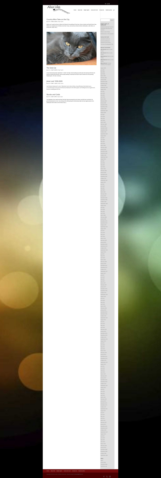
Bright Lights (86, 10)
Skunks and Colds (53, 94)
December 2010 (104, 426)
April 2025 (103, 97)
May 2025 (103, 95)
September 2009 (104, 455)
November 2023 (104, 130)
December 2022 (104, 151)
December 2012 (104, 379)
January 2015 (103, 331)
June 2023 (103, 139)
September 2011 (104, 408)
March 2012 (103, 397)
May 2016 (103, 302)
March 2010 (103, 443)
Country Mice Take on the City (58, 19)
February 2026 (104, 77)
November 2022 (104, 153)
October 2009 (103, 453)
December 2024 (104, 104)
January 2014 (103, 354)
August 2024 (103, 112)
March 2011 (103, 420)
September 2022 (104, 157)
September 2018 (104, 250)
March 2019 (103, 238)
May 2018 (103, 255)
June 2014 (103, 344)
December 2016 (104, 288)
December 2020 (104, 197)
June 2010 (103, 437)
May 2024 (103, 118)
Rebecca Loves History (105, 31)
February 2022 (104, 170)
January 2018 (103, 263)
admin (49, 21)
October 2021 (103, 178)
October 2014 (103, 337)
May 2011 (103, 416)
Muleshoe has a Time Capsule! (107, 33)
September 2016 (104, 294)
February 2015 (104, 329)
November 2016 (104, 290)
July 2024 (102, 114)
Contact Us (101, 10)
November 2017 (104, 267)
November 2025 (104, 83)
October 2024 (103, 108)
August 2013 (103, 364)
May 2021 (103, 188)
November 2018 (104, 246)
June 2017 (103, 277)
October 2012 (103, 383)
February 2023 (104, 147)
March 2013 (103, 374)
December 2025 (104, 81)
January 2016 (103, 310)
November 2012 (104, 381)
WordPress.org (104, 466)
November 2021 (104, 176)
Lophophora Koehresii (105, 38)
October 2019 (103, 224)
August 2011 (103, 410)
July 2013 (102, 366)
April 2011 (103, 418)
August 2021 (103, 182)
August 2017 (103, 273)
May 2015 (103, 325)
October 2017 (103, 269)
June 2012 (103, 391)
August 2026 (103, 68)
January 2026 (103, 79)
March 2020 (103, 215)
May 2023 (103, 141)
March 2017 (103, 283)
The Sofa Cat (51, 68)
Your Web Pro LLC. (79, 474)
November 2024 (104, 106)
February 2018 (104, 261)
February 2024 (104, 124)
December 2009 (104, 449)
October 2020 (103, 201)
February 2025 (104, 101)
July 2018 (102, 253)
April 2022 (103, 166)
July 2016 (102, 298)
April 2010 (103, 441)
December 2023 (104, 128)
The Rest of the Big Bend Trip (107, 44)
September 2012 (104, 385)
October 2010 (103, 430)
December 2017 (104, 265)
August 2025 (103, 89)
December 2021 (104, 174)
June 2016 (103, 300)
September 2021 (104, 180)
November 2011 (104, 405)
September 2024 (104, 110)
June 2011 (103, 414)
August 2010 (103, 434)
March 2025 (103, 99)
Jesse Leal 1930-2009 (54, 81)
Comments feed (104, 464)
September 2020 (104, 203)
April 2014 (103, 348)
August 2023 (103, 135)
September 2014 (104, 339)
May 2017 (103, 279)
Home (75, 10)
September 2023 (104, 133)
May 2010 (103, 439)
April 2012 (103, 395)
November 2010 (104, 428)
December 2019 (104, 221)
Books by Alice (109, 10)
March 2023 (103, 145)
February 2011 (104, 422)
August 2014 (103, 341)
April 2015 (103, 327)
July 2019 (102, 230)
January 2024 (103, 126)
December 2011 (104, 403)
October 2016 (103, 292)
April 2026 (103, 73)
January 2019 (103, 242)
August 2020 (103, 205)
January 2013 (103, 377)
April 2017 (103, 281)
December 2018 (104, 244)
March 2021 (103, 192)
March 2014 (103, 350)
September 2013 (104, 362)
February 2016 (104, 308)
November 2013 (104, 358)
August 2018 (103, 252)
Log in (102, 460)
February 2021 (104, 193)
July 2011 (102, 412)
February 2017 (104, 284)
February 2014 (104, 352)
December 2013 (104, 356)
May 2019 (103, 234)
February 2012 (104, 399)
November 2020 (104, 199)
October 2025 (103, 85)
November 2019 (104, 223)
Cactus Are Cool (94, 10)
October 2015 (103, 315)
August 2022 (103, 159)
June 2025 (103, 93)
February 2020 (104, 217)
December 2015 (104, 312)
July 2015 (102, 321)
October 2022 (103, 155)
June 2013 (103, 368)
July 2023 (102, 137)
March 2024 (103, 122)
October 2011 (103, 406)
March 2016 (103, 306)
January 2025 (103, 102)
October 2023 (103, 131)
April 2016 (103, 304)
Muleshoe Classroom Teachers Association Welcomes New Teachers (107, 28)
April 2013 (103, 372)
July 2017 (102, 275)
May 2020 (103, 211)
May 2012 (103, 393)
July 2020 (102, 207)
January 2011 (103, 424)
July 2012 (102, 389)
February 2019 (104, 240)
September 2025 (104, 87)
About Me (80, 10)
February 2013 (104, 375)
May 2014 (103, 346)
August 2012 (103, 387)
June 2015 (103, 323)
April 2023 (103, 143)
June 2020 (103, 209)
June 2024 (103, 116)
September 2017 (104, 271)
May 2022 (103, 164)
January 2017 (103, 286)
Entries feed (103, 462)
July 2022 (102, 161)
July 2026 (102, 70)
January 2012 (103, 401)
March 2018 (103, 259)
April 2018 (103, 257)
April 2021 (103, 190)
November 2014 (104, 335)
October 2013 (103, 360)
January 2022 (103, 172)
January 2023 (103, 149)
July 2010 (102, 436)
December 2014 (104, 333)
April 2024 (103, 120)
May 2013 (103, 370)
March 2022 (103, 168)
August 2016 (103, 296)
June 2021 (103, 186)
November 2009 (104, 451)
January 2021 (103, 195)
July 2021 (102, 184)
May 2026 (103, 71)
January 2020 (103, 219)
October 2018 (103, 248)
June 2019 (103, 232)
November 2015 (104, 313)
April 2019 (103, 236)
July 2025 (102, 91)
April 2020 (103, 213)
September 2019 (104, 226)
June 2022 (103, 162)
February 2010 (104, 445)
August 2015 (103, 319)
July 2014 (102, 343)
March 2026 (103, 75)
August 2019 (103, 228)
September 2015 (104, 317)
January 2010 (103, 447)
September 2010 (104, 432)
